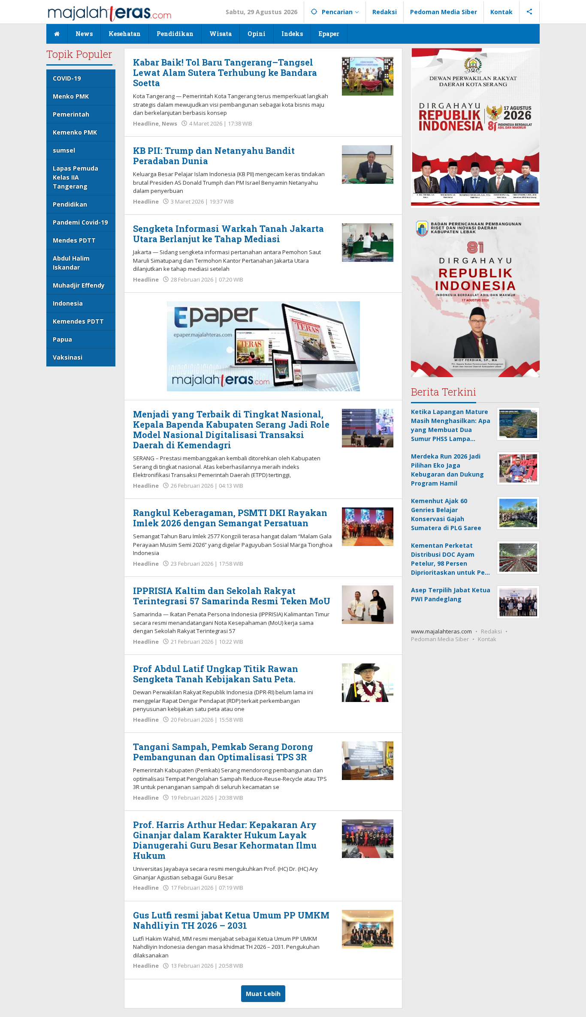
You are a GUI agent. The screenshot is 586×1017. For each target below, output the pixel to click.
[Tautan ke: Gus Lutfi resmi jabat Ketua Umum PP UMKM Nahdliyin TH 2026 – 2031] (367, 928)
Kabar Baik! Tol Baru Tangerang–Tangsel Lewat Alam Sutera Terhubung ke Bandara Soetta (225, 72)
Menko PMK (71, 96)
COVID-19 (67, 78)
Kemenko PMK (75, 132)
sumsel (64, 150)
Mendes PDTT (74, 240)
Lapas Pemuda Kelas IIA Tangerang (75, 177)
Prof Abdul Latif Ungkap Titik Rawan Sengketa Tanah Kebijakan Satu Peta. (215, 673)
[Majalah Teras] (109, 13)
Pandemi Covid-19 (80, 222)
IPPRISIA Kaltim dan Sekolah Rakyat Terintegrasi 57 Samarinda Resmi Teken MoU (231, 595)
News (169, 123)
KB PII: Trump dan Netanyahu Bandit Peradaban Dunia (214, 155)
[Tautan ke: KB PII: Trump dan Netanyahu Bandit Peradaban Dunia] (367, 164)
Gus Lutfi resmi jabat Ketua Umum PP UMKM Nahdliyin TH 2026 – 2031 (231, 920)
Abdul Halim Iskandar (71, 262)
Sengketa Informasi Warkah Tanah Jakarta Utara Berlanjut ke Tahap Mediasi (228, 233)
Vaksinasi (67, 357)
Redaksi (491, 631)
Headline (146, 123)
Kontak (487, 638)
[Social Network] (530, 12)
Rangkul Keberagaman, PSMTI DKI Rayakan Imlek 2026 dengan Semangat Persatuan (230, 517)
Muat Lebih (263, 994)
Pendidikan (70, 204)
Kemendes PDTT (78, 321)
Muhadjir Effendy (79, 285)
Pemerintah (71, 114)
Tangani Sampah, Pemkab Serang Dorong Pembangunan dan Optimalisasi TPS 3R (223, 751)
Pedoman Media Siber (440, 638)
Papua (62, 339)
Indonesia (68, 303)
